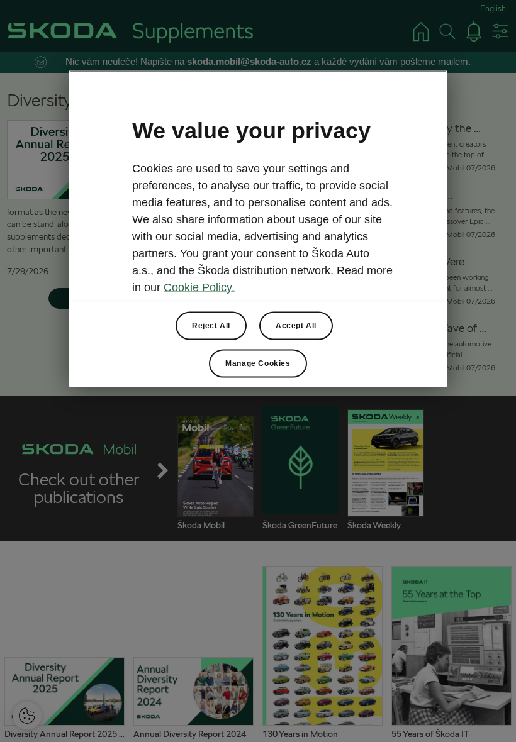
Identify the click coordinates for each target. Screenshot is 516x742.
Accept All (296, 325)
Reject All (211, 325)
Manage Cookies (257, 362)
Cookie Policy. (199, 286)
